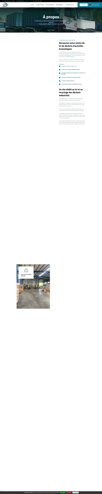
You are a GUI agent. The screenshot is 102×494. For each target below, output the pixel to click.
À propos (32, 4)
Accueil (49, 30)
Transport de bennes (69, 4)
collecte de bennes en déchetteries (69, 66)
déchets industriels (70, 56)
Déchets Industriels (50, 4)
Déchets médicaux (59, 4)
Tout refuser (69, 492)
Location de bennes (40, 4)
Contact (83, 4)
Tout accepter (62, 492)
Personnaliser (75, 492)
